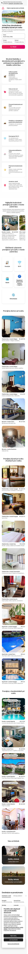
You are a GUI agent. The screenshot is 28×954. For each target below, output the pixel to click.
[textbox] (7, 42)
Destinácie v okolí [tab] (6, 895)
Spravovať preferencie (13, 944)
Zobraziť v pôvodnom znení (16, 3)
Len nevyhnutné (13, 940)
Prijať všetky (13, 936)
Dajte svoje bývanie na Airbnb (15, 8)
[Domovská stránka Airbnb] (3, 8)
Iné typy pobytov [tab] (17, 895)
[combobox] (13, 37)
